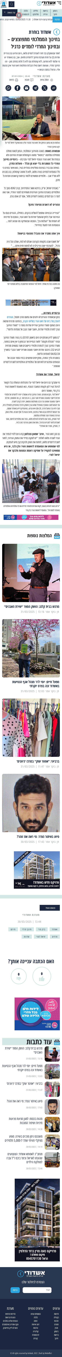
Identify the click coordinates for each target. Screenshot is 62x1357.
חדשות (56, 1314)
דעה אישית (35, 1324)
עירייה (45, 14)
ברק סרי (41, 929)
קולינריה (35, 1331)
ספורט (56, 1324)
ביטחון (55, 10)
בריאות (45, 10)
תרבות (56, 1321)
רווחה (35, 1321)
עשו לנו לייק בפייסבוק (10, 1328)
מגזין (56, 1328)
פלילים (35, 10)
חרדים (55, 936)
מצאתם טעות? (50, 908)
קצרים (35, 1338)
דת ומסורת (25, 14)
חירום (13, 929)
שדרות (27, 936)
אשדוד (55, 929)
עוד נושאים (11, 12)
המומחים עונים (36, 1314)
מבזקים (57, 19)
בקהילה (56, 1317)
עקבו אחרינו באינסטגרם (10, 1324)
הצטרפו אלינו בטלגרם (10, 1321)
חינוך (55, 14)
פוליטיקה (36, 14)
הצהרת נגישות (10, 1317)
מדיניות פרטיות (10, 1314)
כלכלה (26, 10)
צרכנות (35, 1328)
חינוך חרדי (27, 929)
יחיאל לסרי (41, 936)
